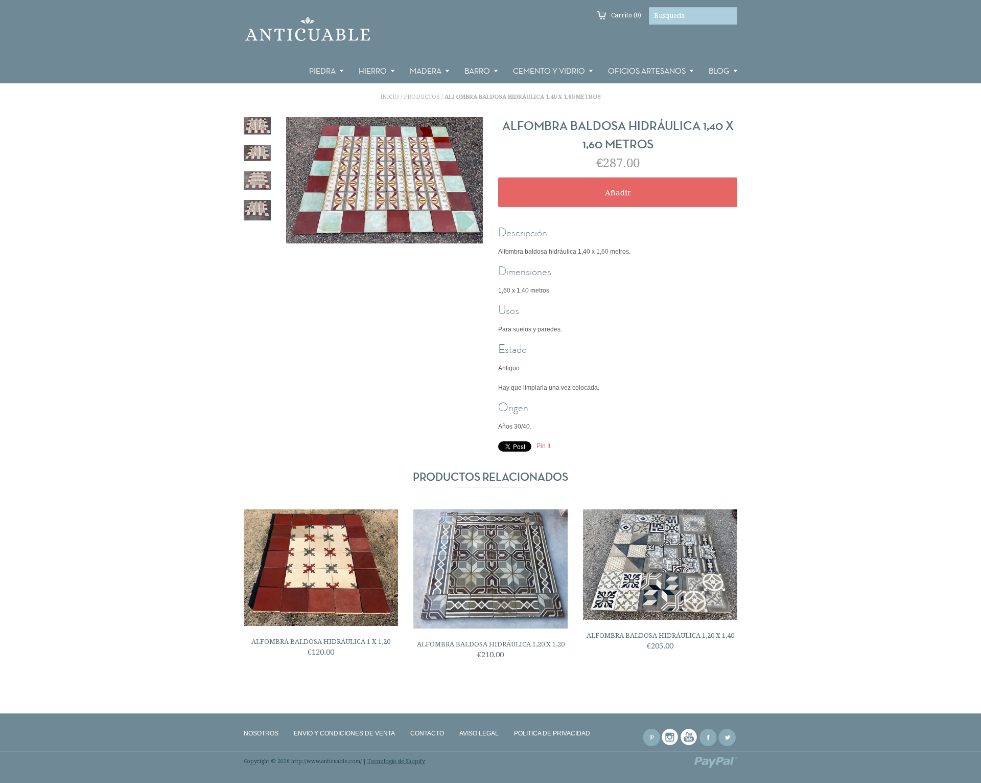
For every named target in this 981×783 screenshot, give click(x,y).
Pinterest (651, 737)
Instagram (670, 737)
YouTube (689, 737)
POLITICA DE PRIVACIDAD (552, 733)
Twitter (727, 737)
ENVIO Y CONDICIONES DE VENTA (344, 733)
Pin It (543, 446)
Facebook (708, 737)
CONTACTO (427, 733)
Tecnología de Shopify (396, 761)
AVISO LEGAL (479, 733)
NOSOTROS (261, 733)
